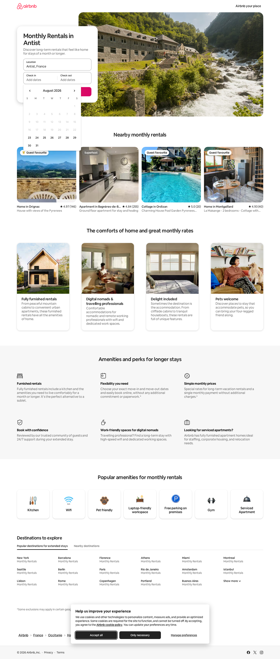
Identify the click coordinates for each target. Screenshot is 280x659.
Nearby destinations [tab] (86, 546)
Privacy (48, 652)
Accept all (96, 635)
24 (36, 137)
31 (37, 145)
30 (29, 145)
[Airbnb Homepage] (27, 6)
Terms (60, 652)
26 (51, 137)
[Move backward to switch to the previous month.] (30, 91)
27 (59, 137)
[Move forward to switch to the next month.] (74, 91)
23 (29, 137)
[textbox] (40, 79)
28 (67, 137)
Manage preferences (184, 635)
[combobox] (57, 66)
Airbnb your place (248, 6)
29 (74, 137)
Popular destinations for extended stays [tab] (42, 546)
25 (44, 137)
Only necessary (140, 635)
